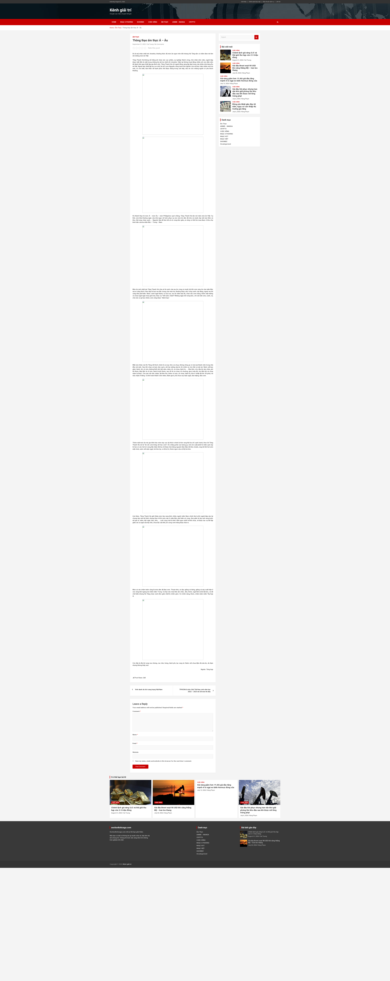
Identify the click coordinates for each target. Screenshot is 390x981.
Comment (137, 711)
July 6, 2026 (236, 99)
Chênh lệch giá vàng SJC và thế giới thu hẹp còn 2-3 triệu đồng (245, 55)
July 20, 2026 (236, 73)
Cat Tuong (150, 44)
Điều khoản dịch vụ (268, 1)
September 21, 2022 (139, 44)
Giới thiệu (243, 1)
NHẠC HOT (224, 136)
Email (135, 743)
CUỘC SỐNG (152, 22)
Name (135, 735)
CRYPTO (192, 22)
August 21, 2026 (237, 60)
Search (256, 37)
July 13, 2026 (224, 83)
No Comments (159, 44)
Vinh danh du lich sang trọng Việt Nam (148, 689)
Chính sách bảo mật (254, 1)
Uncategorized (225, 144)
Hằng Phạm (246, 73)
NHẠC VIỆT (224, 139)
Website (135, 752)
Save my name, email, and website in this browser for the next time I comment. (163, 761)
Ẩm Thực (164, 22)
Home (114, 22)
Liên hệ (278, 1)
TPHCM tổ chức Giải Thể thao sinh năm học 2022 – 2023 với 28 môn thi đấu (195, 691)
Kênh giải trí (120, 10)
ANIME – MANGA (178, 22)
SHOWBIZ (140, 22)
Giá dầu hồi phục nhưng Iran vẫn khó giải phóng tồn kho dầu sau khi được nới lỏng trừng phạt (244, 92)
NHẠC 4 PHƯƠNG (126, 22)
